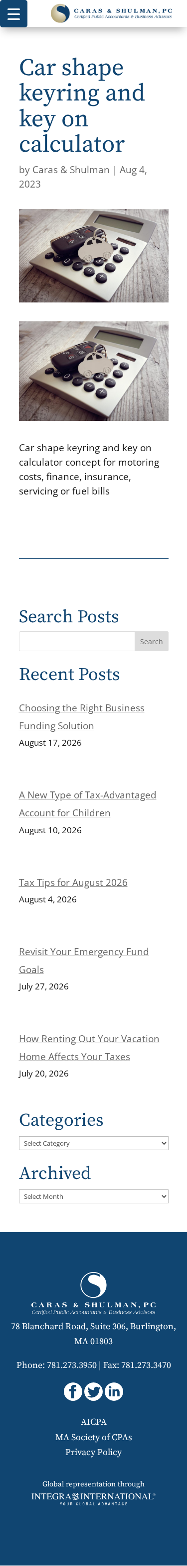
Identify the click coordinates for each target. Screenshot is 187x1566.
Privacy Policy (93, 1452)
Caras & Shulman (71, 169)
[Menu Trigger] (13, 13)
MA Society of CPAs (93, 1437)
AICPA (94, 1422)
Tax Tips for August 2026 (73, 882)
